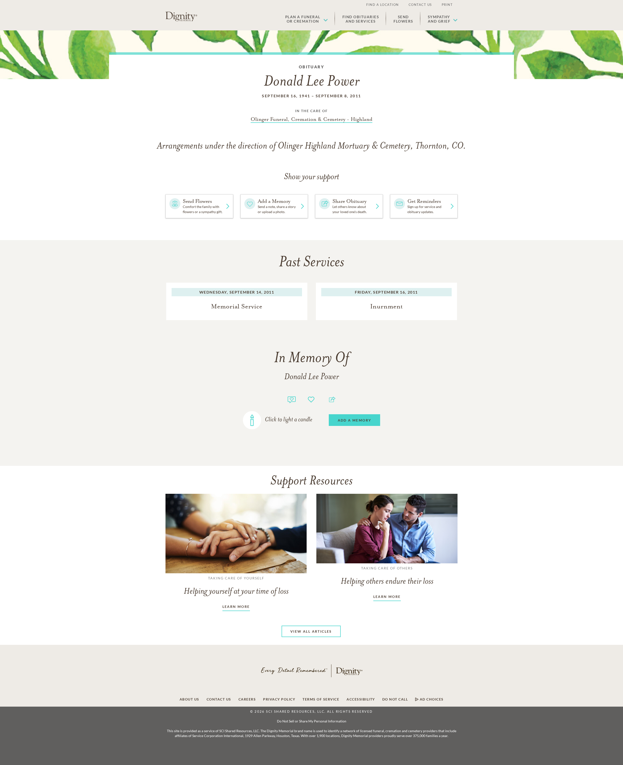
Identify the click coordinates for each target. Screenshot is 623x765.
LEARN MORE (236, 606)
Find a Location (382, 5)
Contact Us (420, 5)
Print (447, 5)
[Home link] (181, 16)
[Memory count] (292, 399)
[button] (306, 19)
